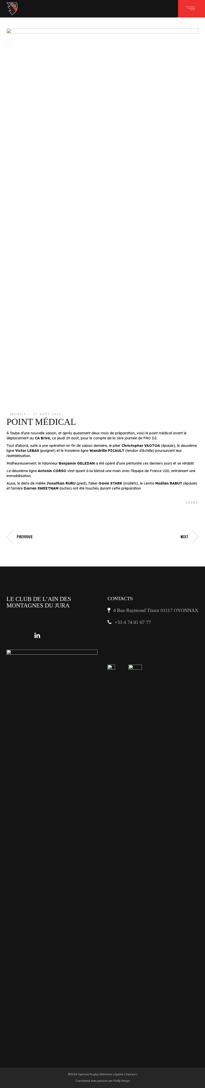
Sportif (18, 414)
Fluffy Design (122, 1081)
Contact (131, 1074)
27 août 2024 (48, 414)
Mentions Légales (111, 1074)
